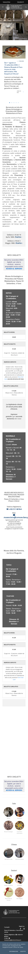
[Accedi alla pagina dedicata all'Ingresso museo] (8, 812)
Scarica (18, 236)
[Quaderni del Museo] (8, 879)
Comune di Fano (6, 2)
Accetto (23, 951)
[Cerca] (26, 7)
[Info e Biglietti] (19, 892)
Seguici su (21, 926)
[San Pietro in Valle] (8, 853)
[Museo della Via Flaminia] (8, 892)
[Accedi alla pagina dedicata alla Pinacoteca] (19, 812)
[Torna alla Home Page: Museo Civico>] (15, 7)
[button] (9, 102)
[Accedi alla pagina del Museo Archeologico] (8, 825)
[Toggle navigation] (3, 7)
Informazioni (13, 951)
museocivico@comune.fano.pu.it (12, 940)
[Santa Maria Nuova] (19, 853)
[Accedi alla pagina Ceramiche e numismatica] (19, 825)
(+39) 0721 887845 (15, 509)
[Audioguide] (19, 879)
